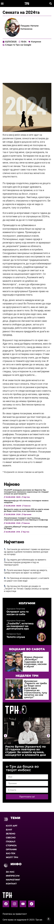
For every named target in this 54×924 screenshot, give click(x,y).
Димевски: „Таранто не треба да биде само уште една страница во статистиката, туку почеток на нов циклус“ (35, 689)
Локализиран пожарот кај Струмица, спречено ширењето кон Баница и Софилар (26, 519)
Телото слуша (16, 636)
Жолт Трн (12, 857)
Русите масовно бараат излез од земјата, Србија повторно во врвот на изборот (25, 571)
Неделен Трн (27, 676)
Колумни (36, 41)
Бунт (9, 829)
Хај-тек (10, 853)
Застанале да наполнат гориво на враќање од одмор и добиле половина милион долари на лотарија (27, 552)
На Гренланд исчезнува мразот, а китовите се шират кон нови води (26, 579)
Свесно (10, 837)
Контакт (11, 883)
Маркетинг (13, 879)
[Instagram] (14, 904)
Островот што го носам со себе (18, 613)
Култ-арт (11, 826)
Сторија (11, 845)
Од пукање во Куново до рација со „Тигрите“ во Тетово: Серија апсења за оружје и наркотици (26, 588)
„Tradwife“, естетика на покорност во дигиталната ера (20, 626)
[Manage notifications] (48, 919)
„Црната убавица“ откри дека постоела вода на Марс (26, 527)
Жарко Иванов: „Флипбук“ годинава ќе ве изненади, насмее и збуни (35, 662)
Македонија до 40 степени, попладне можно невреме (26, 501)
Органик (11, 849)
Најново (12, 484)
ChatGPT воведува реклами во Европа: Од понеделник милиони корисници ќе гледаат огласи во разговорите (26, 492)
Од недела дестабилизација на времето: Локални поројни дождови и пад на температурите (25, 562)
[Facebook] (6, 904)
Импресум (12, 876)
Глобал (10, 841)
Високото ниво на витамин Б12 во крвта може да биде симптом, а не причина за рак (26, 510)
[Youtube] (23, 904)
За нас (10, 872)
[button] (2, 3)
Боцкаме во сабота (27, 649)
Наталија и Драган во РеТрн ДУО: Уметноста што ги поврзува (29, 749)
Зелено (10, 833)
